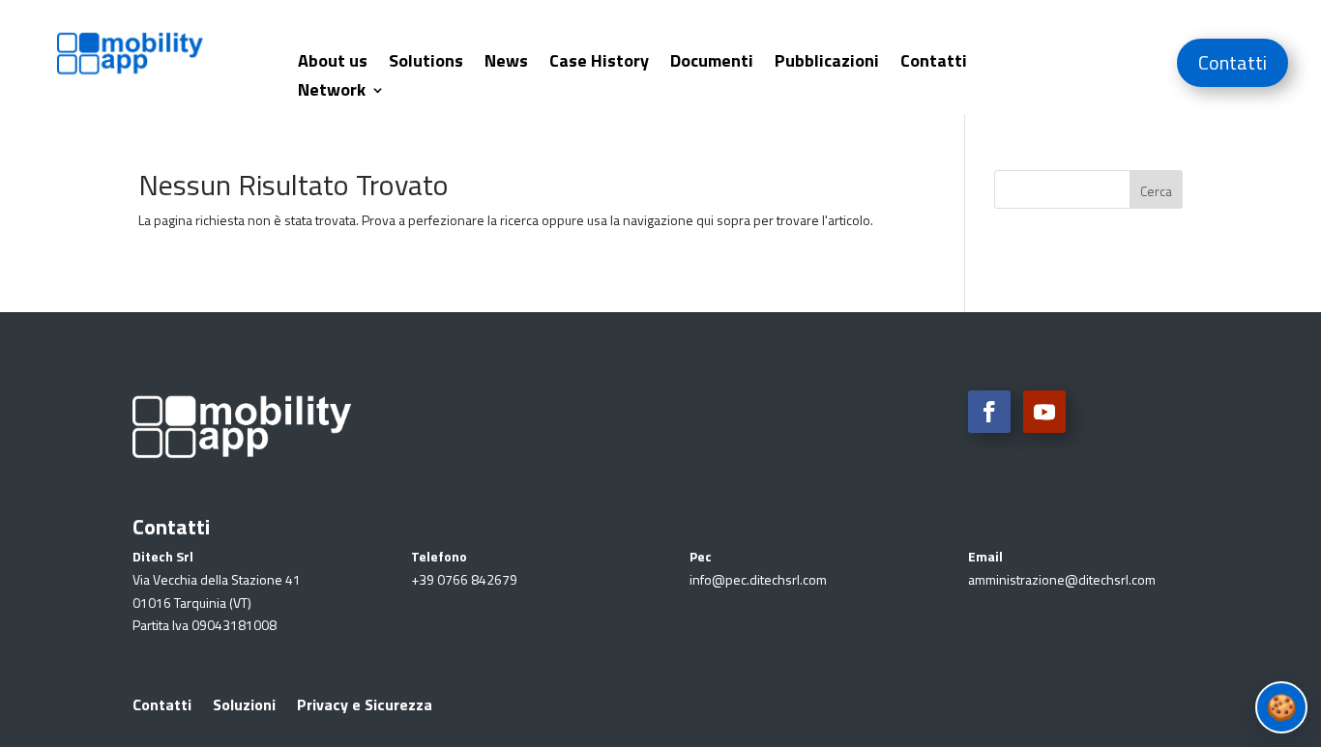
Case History (599, 63)
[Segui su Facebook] (989, 411)
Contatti (933, 63)
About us (332, 63)
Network (332, 92)
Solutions (426, 63)
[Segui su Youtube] (1044, 411)
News (506, 63)
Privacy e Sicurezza (364, 702)
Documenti (711, 63)
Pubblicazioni (827, 63)
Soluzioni (244, 702)
